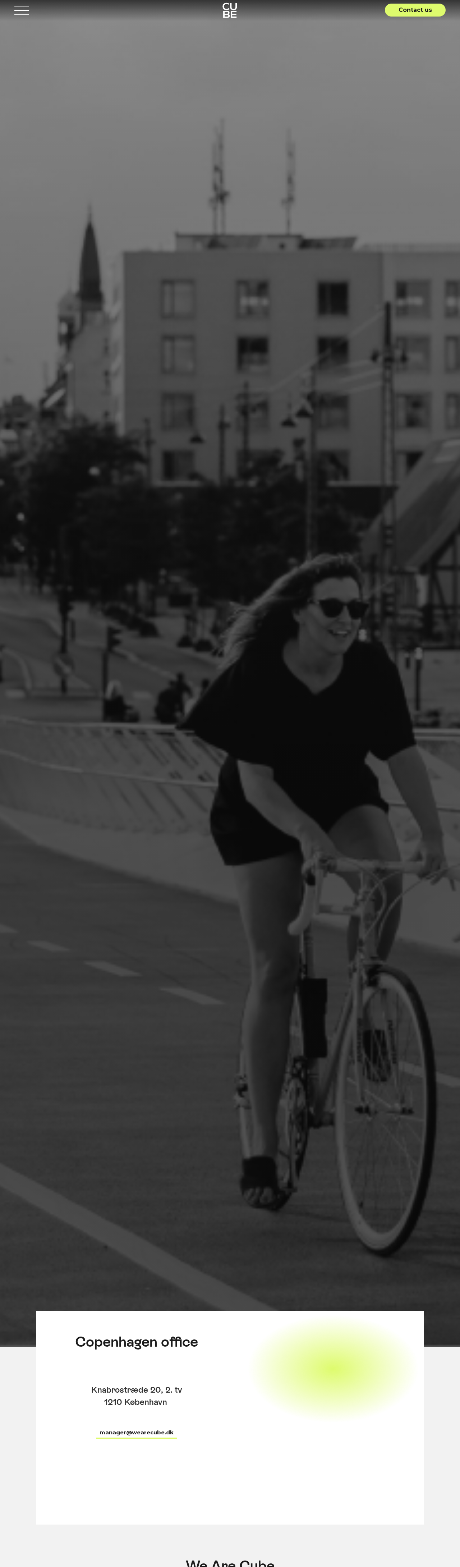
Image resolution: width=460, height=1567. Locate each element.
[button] (415, 10)
